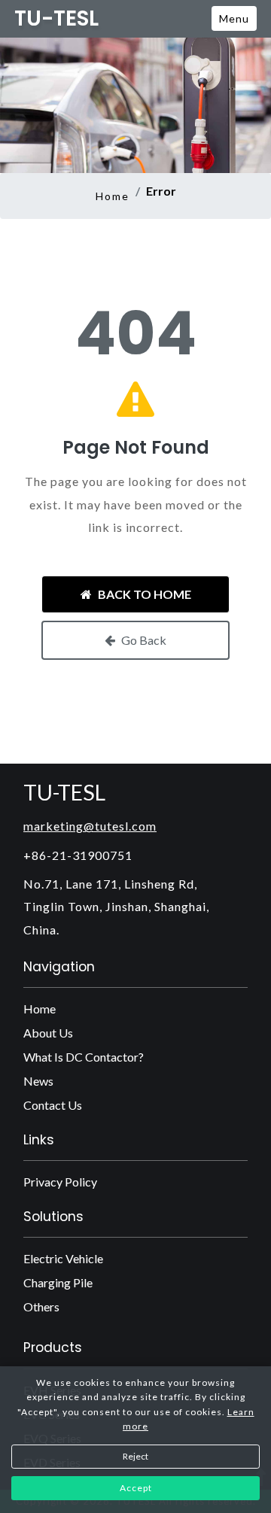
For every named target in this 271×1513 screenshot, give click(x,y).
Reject (135, 1456)
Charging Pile (58, 1282)
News (38, 1081)
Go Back (143, 640)
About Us (48, 1032)
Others (41, 1306)
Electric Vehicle (63, 1258)
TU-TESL (56, 19)
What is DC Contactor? (83, 1057)
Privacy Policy (60, 1181)
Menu (234, 18)
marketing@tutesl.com (90, 826)
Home (112, 196)
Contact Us (52, 1105)
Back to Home (144, 594)
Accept (136, 1487)
